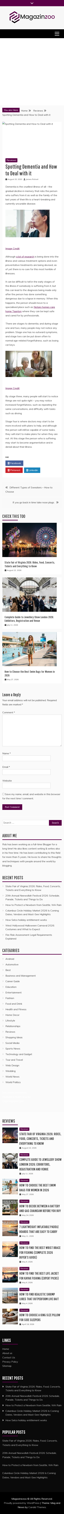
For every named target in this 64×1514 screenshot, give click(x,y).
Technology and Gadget (18, 1054)
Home (5, 1348)
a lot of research (25, 256)
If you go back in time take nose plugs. (34, 502)
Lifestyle (10, 1020)
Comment (8, 712)
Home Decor (12, 1014)
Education (10, 986)
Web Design (12, 1065)
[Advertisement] (32, 72)
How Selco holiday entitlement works (26, 919)
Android (9, 958)
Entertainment (13, 992)
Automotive (11, 964)
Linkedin (33, 470)
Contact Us (8, 1357)
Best (8, 970)
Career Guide (12, 981)
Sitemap (6, 1365)
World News (12, 1076)
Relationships (12, 1026)
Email (6, 766)
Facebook (15, 463)
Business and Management (20, 975)
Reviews (11, 160)
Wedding (10, 1071)
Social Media (12, 1042)
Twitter (33, 463)
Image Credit (12, 248)
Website (7, 780)
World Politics (13, 1082)
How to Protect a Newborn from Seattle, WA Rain (33, 904)
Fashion (9, 998)
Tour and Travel (14, 1059)
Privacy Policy (10, 1361)
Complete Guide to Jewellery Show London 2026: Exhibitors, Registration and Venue (40, 1164)
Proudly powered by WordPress (22, 1502)
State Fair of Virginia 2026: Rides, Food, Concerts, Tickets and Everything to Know (40, 1138)
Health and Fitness (15, 1009)
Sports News (12, 1048)
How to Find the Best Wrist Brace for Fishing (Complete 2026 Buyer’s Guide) (40, 1252)
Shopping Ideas (14, 1037)
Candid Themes (37, 1507)
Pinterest (14, 470)
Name (6, 753)
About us (7, 1353)
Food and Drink (13, 1003)
